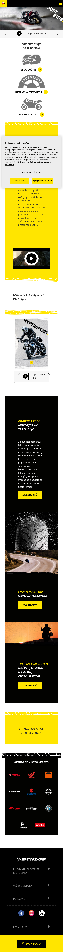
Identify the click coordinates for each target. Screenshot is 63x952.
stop (25, 376)
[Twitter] (42, 913)
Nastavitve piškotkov (31, 172)
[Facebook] (21, 913)
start (19, 33)
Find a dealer (33, 943)
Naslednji (56, 33)
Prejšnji (6, 33)
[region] (32, 162)
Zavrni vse (19, 180)
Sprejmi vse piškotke (42, 180)
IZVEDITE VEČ (30, 494)
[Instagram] (31, 913)
